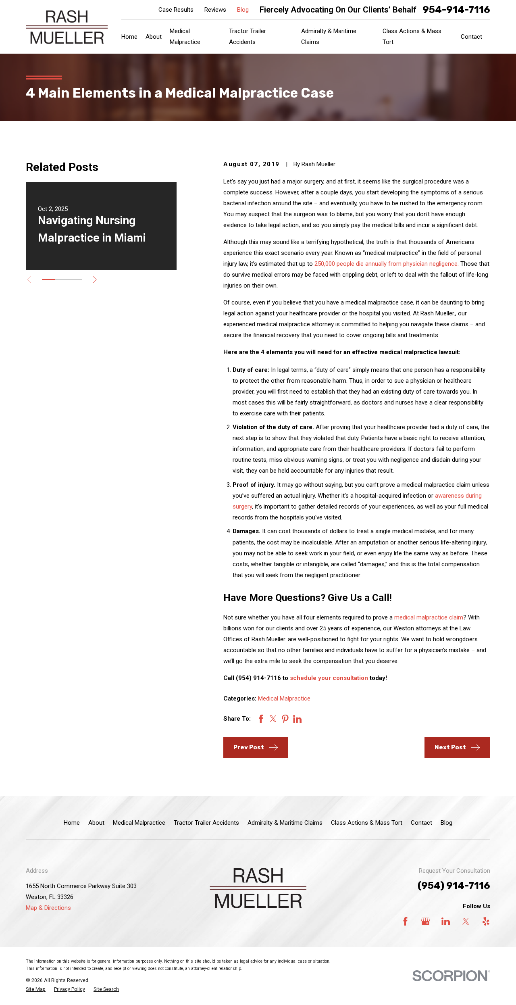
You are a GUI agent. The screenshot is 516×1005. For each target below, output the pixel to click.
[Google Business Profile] (425, 921)
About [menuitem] (154, 36)
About (96, 822)
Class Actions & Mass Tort (366, 822)
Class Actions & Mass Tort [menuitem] (412, 36)
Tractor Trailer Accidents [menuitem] (247, 36)
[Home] (67, 27)
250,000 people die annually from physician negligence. (386, 263)
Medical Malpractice (284, 698)
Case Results (176, 9)
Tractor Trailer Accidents (206, 822)
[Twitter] (466, 921)
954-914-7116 (456, 10)
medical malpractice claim (428, 617)
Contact (421, 822)
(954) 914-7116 (454, 885)
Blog (243, 9)
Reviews (215, 9)
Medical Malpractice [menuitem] (185, 36)
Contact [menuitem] (471, 36)
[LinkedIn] (445, 921)
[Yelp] (486, 921)
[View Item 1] (48, 279)
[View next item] (95, 279)
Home (72, 822)
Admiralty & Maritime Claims (285, 822)
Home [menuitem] (129, 36)
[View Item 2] (62, 279)
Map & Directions (48, 907)
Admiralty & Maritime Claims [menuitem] (328, 36)
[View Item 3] (75, 279)
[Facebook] (405, 921)
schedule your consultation (329, 678)
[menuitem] (36, 989)
